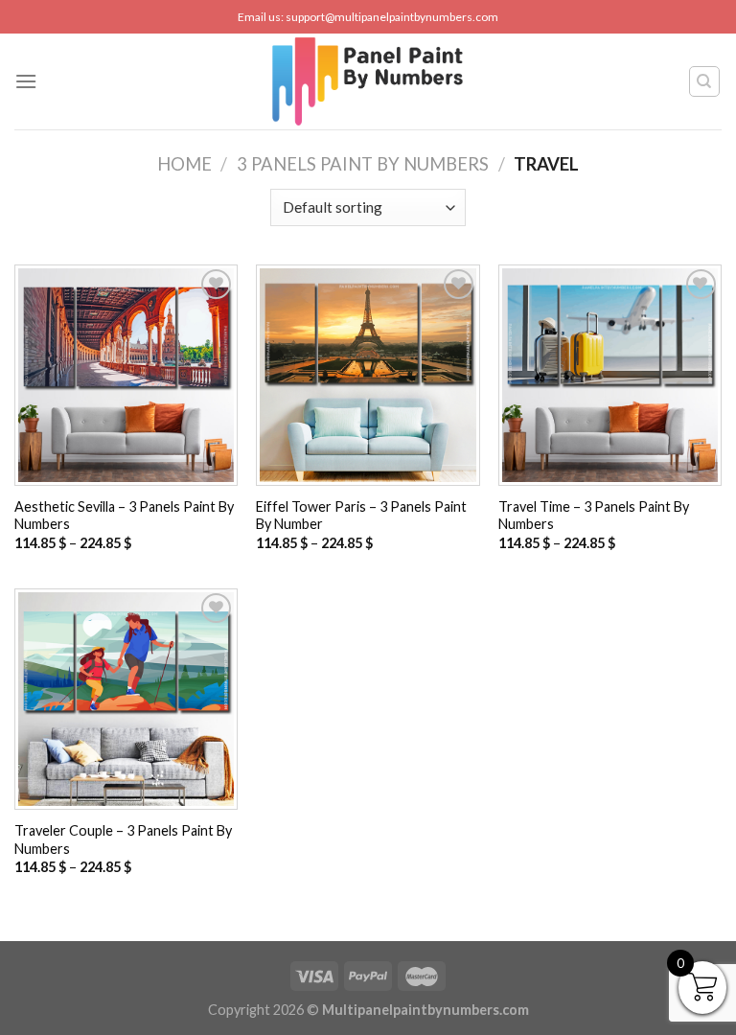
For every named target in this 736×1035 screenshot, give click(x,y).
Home (184, 163)
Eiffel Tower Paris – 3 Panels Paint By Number (361, 515)
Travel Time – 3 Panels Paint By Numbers (593, 515)
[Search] (705, 81)
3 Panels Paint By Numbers (363, 163)
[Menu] (25, 81)
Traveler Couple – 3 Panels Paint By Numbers (123, 839)
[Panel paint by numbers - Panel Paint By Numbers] (368, 81)
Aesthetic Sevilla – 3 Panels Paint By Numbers (124, 515)
